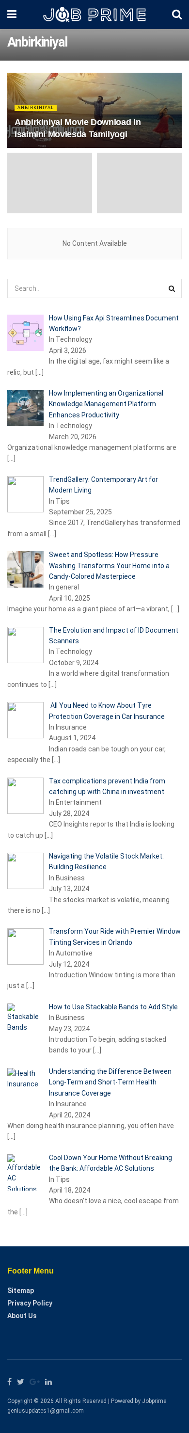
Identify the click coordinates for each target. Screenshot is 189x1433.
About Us (22, 1316)
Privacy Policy (29, 1303)
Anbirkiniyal (35, 107)
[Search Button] (172, 288)
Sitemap (20, 1290)
